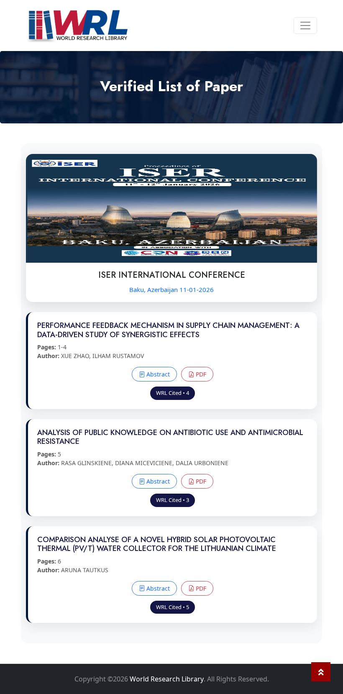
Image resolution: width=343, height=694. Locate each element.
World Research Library (167, 679)
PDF (200, 374)
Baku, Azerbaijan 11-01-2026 (171, 289)
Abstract (157, 374)
